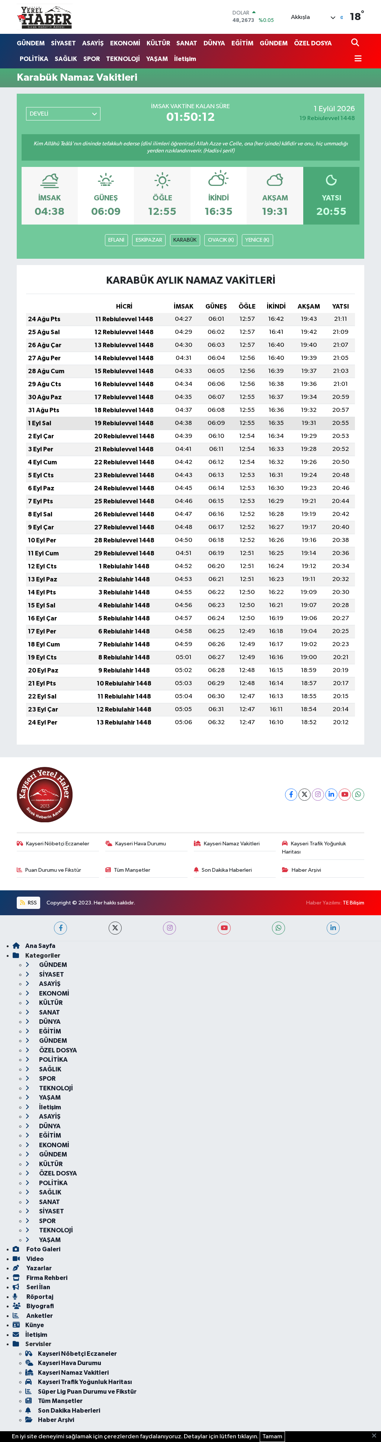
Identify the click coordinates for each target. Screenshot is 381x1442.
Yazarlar (38, 1268)
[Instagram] (318, 794)
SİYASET (63, 43)
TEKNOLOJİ (123, 59)
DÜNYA (214, 43)
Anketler (39, 1316)
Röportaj (39, 1297)
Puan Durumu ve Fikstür (53, 870)
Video (34, 1259)
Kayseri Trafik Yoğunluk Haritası (314, 848)
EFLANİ (116, 240)
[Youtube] (345, 794)
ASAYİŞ (93, 43)
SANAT (186, 43)
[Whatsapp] (358, 794)
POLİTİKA (34, 59)
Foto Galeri (42, 1249)
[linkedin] (333, 928)
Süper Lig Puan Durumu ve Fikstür (87, 1391)
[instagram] (169, 928)
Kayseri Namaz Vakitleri (232, 843)
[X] (304, 794)
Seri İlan (37, 1287)
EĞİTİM (242, 43)
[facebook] (60, 928)
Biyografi (39, 1306)
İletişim (185, 59)
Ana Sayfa (40, 946)
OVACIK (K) (221, 240)
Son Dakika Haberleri (227, 870)
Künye (34, 1325)
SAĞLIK (66, 59)
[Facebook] (291, 794)
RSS (32, 903)
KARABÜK (184, 240)
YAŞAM (157, 59)
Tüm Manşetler (132, 870)
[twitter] (115, 928)
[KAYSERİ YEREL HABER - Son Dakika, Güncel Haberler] (45, 16)
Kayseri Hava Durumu (140, 843)
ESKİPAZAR (149, 240)
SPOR (91, 59)
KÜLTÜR (158, 43)
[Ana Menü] (356, 59)
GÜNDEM (31, 43)
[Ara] (356, 43)
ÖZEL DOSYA (313, 43)
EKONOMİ (125, 43)
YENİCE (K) (257, 240)
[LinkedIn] (331, 794)
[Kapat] (376, 1436)
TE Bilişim (353, 903)
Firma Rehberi (46, 1278)
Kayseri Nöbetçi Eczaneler (57, 843)
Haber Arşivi (306, 870)
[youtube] (224, 928)
